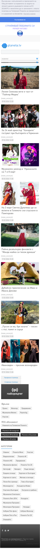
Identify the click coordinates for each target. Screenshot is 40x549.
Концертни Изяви (23, 486)
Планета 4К (22, 456)
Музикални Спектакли (11, 494)
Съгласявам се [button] (20, 20)
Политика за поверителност (11, 539)
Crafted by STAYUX (32, 544)
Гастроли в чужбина (29, 490)
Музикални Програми (11, 503)
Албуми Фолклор (27, 511)
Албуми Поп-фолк (10, 511)
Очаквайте (7, 519)
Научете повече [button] (29, 14)
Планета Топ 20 (26, 465)
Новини (6, 452)
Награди (26, 507)
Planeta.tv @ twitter (9, 439)
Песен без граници (10, 482)
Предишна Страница (11, 377)
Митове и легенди (26, 477)
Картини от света (9, 477)
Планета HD (7, 460)
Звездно (17, 469)
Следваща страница (11, 382)
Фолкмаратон (8, 486)
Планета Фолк (18, 452)
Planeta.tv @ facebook (10, 435)
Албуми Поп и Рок (10, 515)
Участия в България (10, 490)
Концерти (24, 498)
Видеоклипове (8, 456)
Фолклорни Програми (11, 507)
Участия (30, 452)
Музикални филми (10, 465)
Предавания (20, 460)
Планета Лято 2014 (10, 498)
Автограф (6, 469)
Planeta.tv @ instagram (10, 430)
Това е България (27, 482)
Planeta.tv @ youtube (29, 435)
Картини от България (27, 473)
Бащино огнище (9, 473)
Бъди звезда (29, 469)
